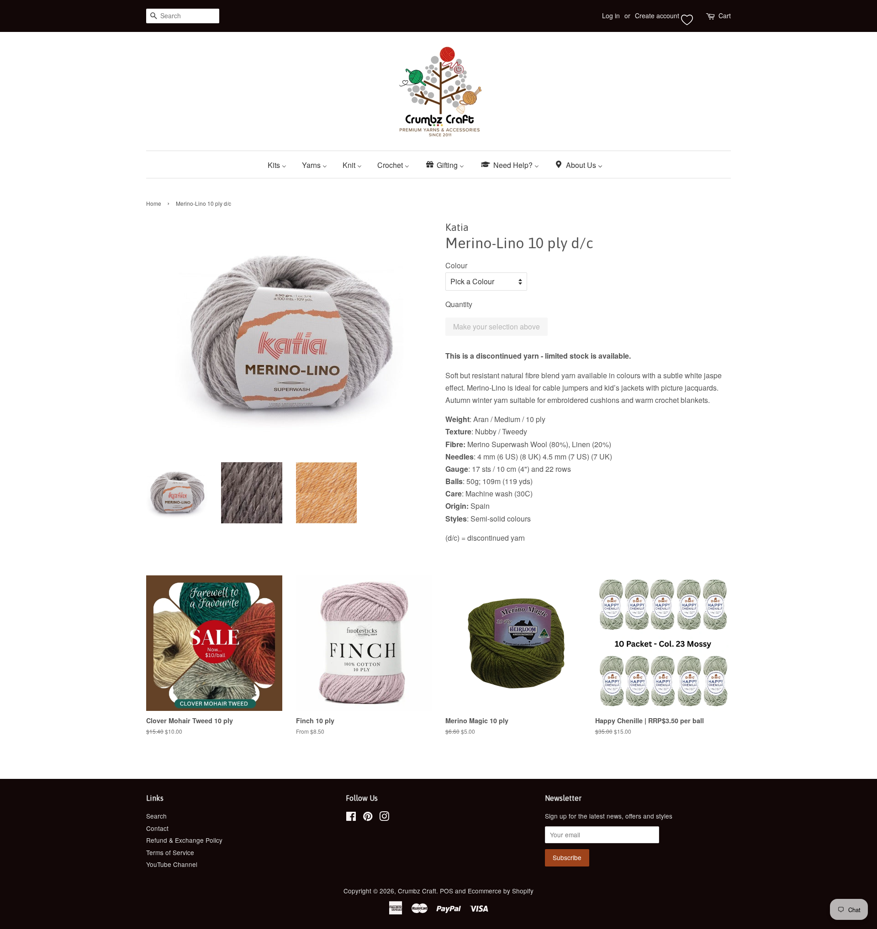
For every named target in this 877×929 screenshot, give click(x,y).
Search (156, 815)
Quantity (458, 304)
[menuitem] (280, 164)
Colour (456, 265)
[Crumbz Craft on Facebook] (351, 817)
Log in (611, 15)
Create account (657, 15)
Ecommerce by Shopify (501, 890)
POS (446, 890)
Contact (157, 828)
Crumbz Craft (417, 890)
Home (153, 203)
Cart (725, 15)
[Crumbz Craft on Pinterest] (368, 817)
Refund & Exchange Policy (184, 840)
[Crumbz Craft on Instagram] (384, 817)
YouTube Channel (171, 864)
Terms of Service (170, 852)
